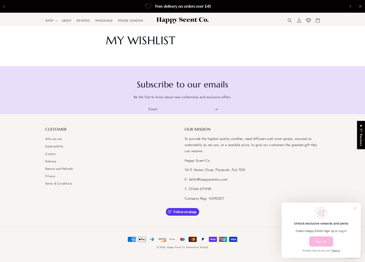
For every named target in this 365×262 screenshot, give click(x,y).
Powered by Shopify (197, 247)
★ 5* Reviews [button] (361, 135)
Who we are (53, 139)
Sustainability (54, 146)
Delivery (50, 161)
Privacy (50, 176)
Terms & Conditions (58, 183)
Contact (50, 154)
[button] (51, 20)
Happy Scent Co (176, 247)
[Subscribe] (216, 109)
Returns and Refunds (59, 169)
